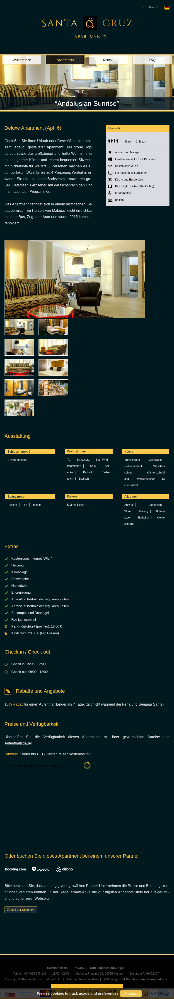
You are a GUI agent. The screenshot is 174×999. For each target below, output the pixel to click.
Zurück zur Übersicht (20, 909)
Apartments (65, 60)
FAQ (152, 60)
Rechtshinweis (57, 968)
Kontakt (108, 60)
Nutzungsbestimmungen (107, 968)
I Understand (131, 993)
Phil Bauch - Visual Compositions (143, 979)
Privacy (79, 968)
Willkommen (22, 60)
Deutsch (153, 7)
